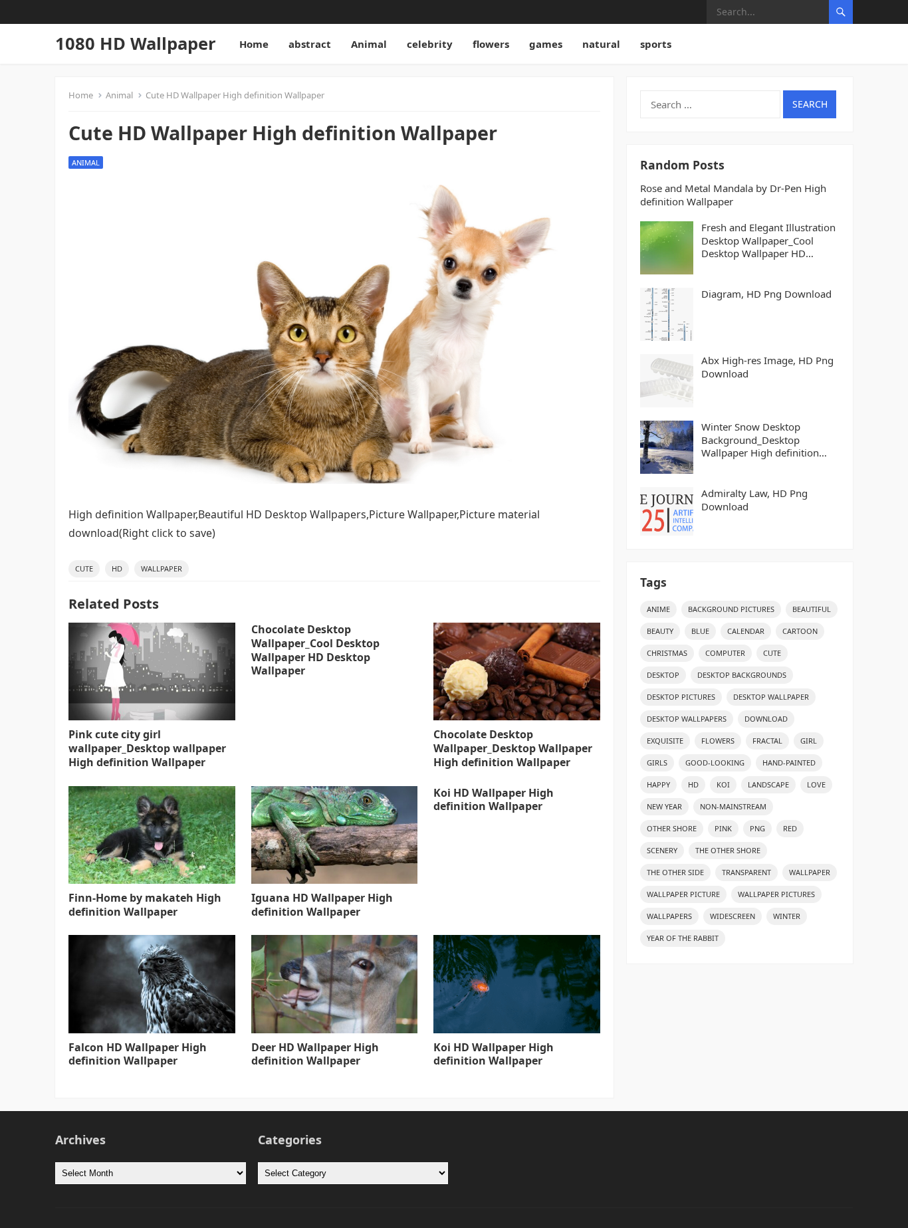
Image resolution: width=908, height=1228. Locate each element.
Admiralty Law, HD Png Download (754, 500)
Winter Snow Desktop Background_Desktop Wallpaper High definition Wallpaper (760, 440)
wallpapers (669, 916)
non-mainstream (733, 806)
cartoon (800, 631)
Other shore (672, 828)
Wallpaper (161, 568)
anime (658, 609)
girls (657, 763)
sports (655, 44)
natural (601, 44)
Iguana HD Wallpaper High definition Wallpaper (322, 904)
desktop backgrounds (741, 675)
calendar (745, 631)
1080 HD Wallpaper (135, 43)
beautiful (811, 609)
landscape (768, 784)
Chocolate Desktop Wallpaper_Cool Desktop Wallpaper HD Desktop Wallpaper (315, 650)
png (757, 828)
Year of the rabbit (683, 938)
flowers (491, 44)
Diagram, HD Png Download (766, 294)
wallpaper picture (683, 894)
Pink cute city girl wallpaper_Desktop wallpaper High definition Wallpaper (147, 748)
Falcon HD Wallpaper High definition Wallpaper (137, 1054)
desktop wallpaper (771, 697)
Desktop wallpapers (687, 719)
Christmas (667, 653)
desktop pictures (681, 697)
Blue (700, 631)
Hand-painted (789, 763)
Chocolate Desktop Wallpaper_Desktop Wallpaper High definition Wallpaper (512, 748)
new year (664, 806)
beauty (660, 631)
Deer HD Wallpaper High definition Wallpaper (315, 1054)
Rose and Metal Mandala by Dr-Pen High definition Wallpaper (733, 195)
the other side (675, 872)
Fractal (767, 741)
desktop (663, 675)
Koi (723, 784)
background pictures (731, 609)
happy (658, 784)
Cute (84, 568)
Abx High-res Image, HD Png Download (767, 367)
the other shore (727, 850)
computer (725, 653)
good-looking (714, 763)
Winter (786, 916)
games (545, 44)
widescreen (732, 916)
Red (790, 828)
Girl (808, 741)
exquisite (665, 741)
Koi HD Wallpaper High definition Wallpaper (493, 799)
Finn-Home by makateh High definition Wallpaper (144, 904)
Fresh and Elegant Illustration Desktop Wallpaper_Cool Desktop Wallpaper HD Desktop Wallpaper (768, 240)
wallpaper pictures (776, 894)
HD (117, 568)
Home (254, 44)
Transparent (746, 872)
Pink (723, 828)
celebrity (430, 44)
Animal (369, 44)
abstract (309, 44)
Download (766, 719)
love (816, 784)
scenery (662, 850)
